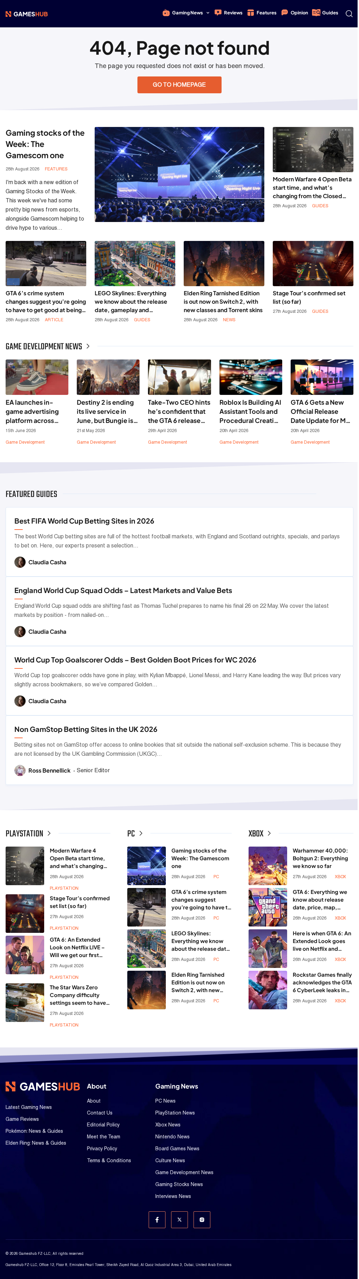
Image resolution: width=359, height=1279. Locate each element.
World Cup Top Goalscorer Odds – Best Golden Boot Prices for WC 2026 (135, 659)
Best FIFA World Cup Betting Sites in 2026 (84, 520)
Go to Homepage (179, 84)
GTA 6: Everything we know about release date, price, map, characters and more (320, 899)
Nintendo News (172, 1136)
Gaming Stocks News (179, 1184)
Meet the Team (103, 1136)
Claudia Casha (47, 562)
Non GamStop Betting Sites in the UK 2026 (85, 729)
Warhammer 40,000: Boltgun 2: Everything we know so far (320, 858)
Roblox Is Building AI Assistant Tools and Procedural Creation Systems (250, 411)
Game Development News (184, 1172)
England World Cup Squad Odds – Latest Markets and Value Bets (123, 590)
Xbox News (168, 1124)
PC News (165, 1101)
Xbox (340, 876)
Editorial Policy (103, 1124)
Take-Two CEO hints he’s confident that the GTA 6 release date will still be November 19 (179, 411)
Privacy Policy (102, 1148)
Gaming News (187, 12)
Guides (330, 12)
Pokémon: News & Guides (34, 1131)
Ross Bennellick (50, 770)
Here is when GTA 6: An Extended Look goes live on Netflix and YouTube (322, 941)
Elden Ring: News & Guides (36, 1143)
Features (267, 12)
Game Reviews (22, 1119)
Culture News (170, 1160)
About (94, 1101)
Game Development (25, 442)
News (229, 319)
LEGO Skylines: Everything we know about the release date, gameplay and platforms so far (131, 301)
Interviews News (173, 1196)
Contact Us (100, 1113)
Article (54, 319)
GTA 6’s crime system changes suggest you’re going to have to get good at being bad (46, 301)
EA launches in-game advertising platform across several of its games (36, 411)
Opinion (299, 12)
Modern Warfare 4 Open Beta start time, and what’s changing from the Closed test (312, 187)
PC (216, 876)
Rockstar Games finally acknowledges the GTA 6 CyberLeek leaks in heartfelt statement (322, 982)
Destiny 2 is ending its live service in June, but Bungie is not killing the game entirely (107, 411)
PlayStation (64, 888)
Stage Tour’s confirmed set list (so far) (309, 297)
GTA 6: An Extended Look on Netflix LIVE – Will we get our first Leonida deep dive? (77, 947)
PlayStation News (175, 1113)
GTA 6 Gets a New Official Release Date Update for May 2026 (322, 411)
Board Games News (177, 1148)
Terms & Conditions (109, 1160)
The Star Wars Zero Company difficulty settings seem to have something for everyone (78, 995)
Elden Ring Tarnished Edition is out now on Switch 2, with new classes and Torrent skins (223, 301)
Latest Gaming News (29, 1107)
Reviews (233, 12)
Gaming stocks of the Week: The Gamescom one (200, 858)
